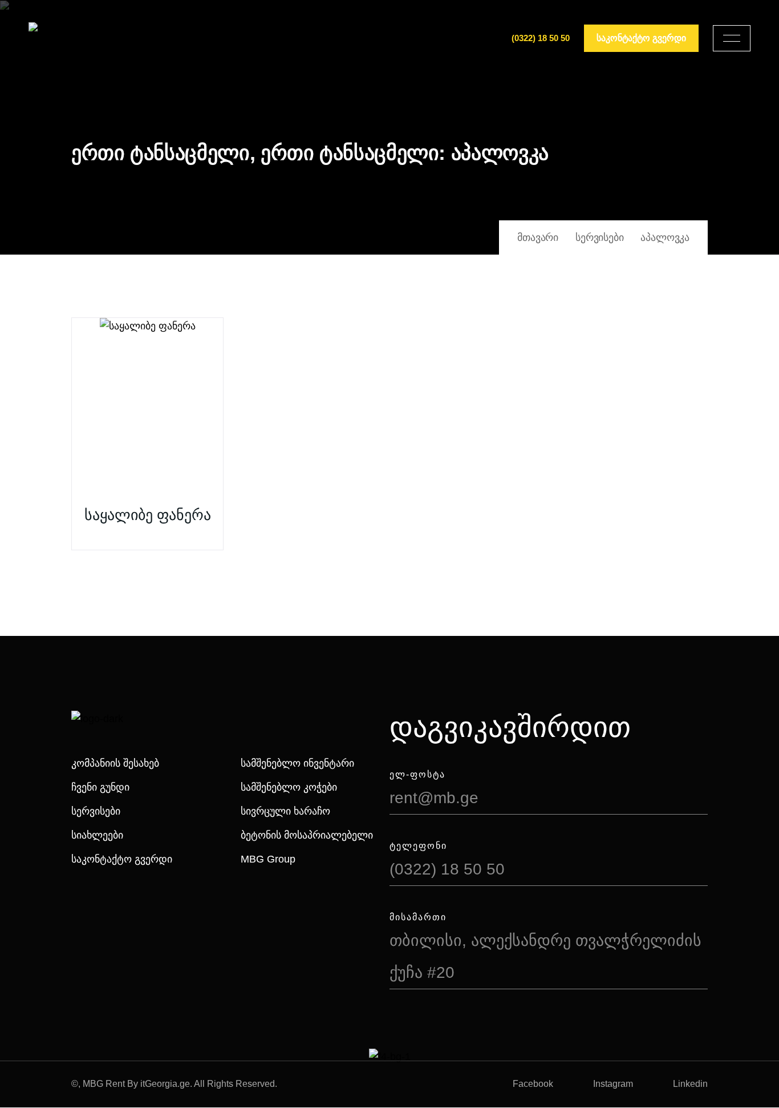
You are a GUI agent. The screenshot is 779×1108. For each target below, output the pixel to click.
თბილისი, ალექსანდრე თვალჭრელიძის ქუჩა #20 (545, 956)
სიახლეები (97, 835)
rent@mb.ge (434, 798)
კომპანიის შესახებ (115, 763)
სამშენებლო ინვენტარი (297, 763)
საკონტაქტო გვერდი (121, 859)
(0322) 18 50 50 (541, 38)
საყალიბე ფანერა (147, 514)
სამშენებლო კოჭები (289, 787)
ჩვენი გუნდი (100, 787)
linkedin (690, 1084)
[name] (731, 38)
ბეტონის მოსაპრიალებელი (307, 835)
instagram (613, 1084)
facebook (533, 1084)
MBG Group (268, 859)
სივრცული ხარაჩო (285, 811)
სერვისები (95, 811)
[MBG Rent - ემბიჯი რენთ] (69, 38)
